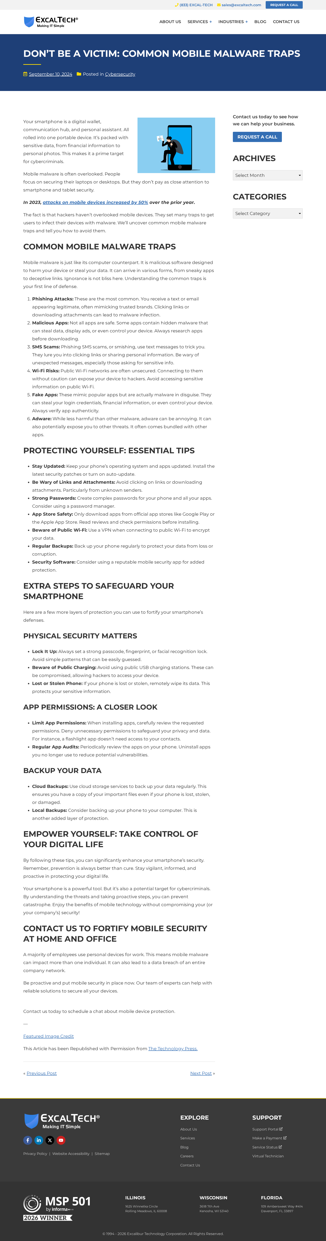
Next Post (201, 1073)
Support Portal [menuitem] (267, 1129)
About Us (170, 21)
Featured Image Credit (48, 1036)
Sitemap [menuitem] (102, 1154)
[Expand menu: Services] (211, 22)
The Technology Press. (173, 1048)
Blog (260, 21)
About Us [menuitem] (188, 1129)
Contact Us (286, 21)
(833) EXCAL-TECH (196, 5)
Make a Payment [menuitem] (269, 1138)
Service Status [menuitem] (267, 1147)
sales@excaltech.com (241, 5)
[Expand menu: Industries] (246, 22)
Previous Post (42, 1073)
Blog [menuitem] (184, 1147)
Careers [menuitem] (187, 1156)
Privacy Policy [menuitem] (35, 1154)
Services (198, 21)
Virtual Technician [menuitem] (268, 1156)
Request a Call (284, 5)
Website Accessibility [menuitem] (71, 1154)
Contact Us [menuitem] (190, 1165)
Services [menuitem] (187, 1138)
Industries (231, 21)
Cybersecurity (120, 74)
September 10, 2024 (50, 74)
